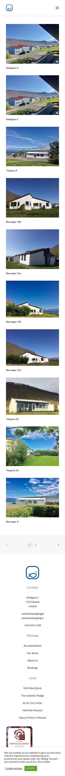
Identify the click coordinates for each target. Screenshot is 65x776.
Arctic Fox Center (32, 702)
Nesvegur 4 (12, 521)
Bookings (32, 667)
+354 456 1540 (32, 625)
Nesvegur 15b (13, 221)
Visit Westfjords (32, 688)
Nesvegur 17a (13, 370)
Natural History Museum (32, 717)
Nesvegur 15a (13, 273)
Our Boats (32, 653)
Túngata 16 (12, 470)
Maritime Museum (32, 710)
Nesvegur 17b (13, 321)
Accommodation (33, 645)
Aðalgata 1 (12, 119)
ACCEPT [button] (30, 768)
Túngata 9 (11, 170)
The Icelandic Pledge (32, 695)
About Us (33, 660)
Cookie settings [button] (13, 768)
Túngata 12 (12, 419)
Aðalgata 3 (12, 67)
